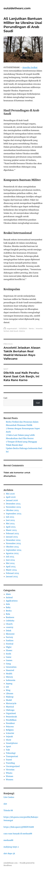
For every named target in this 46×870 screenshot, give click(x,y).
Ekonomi (10, 634)
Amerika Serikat (30, 67)
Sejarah (9, 736)
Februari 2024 (12, 573)
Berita (31, 328)
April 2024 (11, 566)
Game (8, 657)
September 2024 (13, 550)
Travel (9, 759)
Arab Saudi (14, 331)
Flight (9, 647)
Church (9, 624)
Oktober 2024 (12, 547)
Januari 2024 (12, 576)
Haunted (10, 670)
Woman (9, 776)
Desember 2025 (13, 503)
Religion (10, 730)
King (8, 690)
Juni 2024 (10, 560)
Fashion (9, 640)
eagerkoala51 (12, 328)
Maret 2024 (11, 570)
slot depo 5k (9, 853)
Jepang (9, 683)
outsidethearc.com (17, 8)
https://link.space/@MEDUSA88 (19, 827)
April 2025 (11, 527)
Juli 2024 (10, 556)
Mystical (10, 707)
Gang (8, 663)
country (9, 627)
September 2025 (13, 513)
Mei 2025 (10, 523)
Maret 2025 (11, 530)
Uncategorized (13, 766)
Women (9, 779)
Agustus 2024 (12, 553)
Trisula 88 (8, 810)
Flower (9, 650)
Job (7, 687)
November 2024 (13, 543)
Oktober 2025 (12, 510)
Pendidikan (11, 720)
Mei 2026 (10, 494)
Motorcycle (11, 703)
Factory (9, 637)
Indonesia (10, 680)
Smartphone (12, 743)
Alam (8, 594)
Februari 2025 (12, 533)
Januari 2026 (12, 500)
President (10, 723)
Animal (9, 597)
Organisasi (11, 713)
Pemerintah (11, 716)
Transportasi (12, 756)
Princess (10, 726)
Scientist (10, 733)
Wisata (9, 773)
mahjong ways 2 (11, 847)
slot (5, 804)
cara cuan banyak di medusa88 (18, 833)
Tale (8, 750)
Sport (8, 746)
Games (9, 660)
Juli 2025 (10, 517)
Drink (8, 630)
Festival (9, 644)
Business (10, 617)
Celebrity (10, 620)
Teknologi (10, 753)
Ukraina (22, 331)
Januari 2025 (12, 537)
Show (8, 740)
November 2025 (13, 507)
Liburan (9, 693)
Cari (5, 398)
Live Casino (9, 797)
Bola (8, 614)
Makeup (9, 697)
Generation (11, 667)
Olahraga (10, 710)
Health (9, 673)
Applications (12, 601)
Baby (8, 607)
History (9, 677)
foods (8, 654)
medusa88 (8, 840)
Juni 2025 (10, 520)
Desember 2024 (13, 540)
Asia (8, 604)
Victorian (10, 769)
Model (9, 700)
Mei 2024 (10, 563)
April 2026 (11, 497)
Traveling (10, 763)
